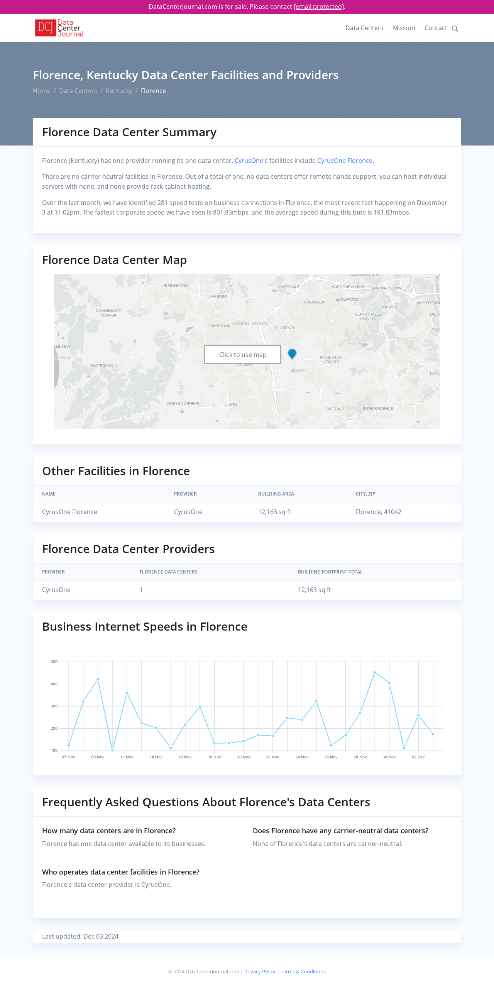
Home (42, 90)
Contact (436, 28)
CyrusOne (249, 160)
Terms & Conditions (303, 971)
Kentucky (119, 90)
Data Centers (364, 28)
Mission (404, 28)
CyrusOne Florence (344, 160)
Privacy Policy (260, 971)
